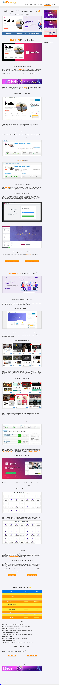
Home (26, 4)
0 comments (28, 14)
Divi (31, 4)
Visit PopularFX (32, 575)
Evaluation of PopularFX (21, 33)
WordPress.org (7, 332)
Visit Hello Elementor (11, 261)
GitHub (12, 188)
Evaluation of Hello (8, 33)
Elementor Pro (28, 254)
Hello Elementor (21, 69)
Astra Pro (25, 87)
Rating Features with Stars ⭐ (35, 33)
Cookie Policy (11, 681)
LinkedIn (56, 1)
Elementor (40, 4)
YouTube (52, 1)
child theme (7, 187)
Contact (53, 4)
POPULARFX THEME (14, 273)
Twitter (54, 1)
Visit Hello (12, 575)
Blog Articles (47, 4)
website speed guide (33, 451)
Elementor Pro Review (32, 261)
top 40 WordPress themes (14, 556)
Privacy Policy (16, 681)
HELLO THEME (14, 40)
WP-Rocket (23, 135)
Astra (35, 4)
